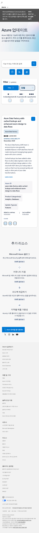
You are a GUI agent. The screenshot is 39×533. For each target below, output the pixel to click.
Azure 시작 (5, 353)
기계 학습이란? (6, 475)
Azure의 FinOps (6, 391)
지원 (3, 412)
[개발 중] (10, 100)
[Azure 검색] (2, 2)
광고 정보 (14, 511)
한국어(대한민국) (9, 497)
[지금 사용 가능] (31, 100)
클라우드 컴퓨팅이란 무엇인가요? (10, 469)
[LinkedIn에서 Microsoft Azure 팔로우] (13, 334)
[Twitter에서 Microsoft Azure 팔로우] (5, 334)
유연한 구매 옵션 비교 (7, 387)
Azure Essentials (6, 365)
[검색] (34, 63)
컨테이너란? (5, 488)
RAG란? (4, 491)
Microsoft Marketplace (8, 428)
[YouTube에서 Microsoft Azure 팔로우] (17, 334)
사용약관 (4, 511)
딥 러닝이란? (5, 478)
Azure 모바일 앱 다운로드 (15, 330)
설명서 (4, 440)
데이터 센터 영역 (6, 359)
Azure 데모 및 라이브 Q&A (9, 416)
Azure (4, 7)
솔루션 (4, 403)
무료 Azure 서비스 (7, 384)
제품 (3, 378)
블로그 (4, 444)
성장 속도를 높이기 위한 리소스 (10, 406)
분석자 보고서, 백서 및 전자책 (9, 456)
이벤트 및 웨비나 (6, 453)
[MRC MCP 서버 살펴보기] (27, 72)
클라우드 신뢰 (5, 362)
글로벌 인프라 (5, 356)
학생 (3, 450)
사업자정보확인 (22, 522)
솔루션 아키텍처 (6, 409)
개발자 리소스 (5, 447)
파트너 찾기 (5, 431)
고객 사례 (4, 369)
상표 (9, 511)
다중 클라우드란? (6, 472)
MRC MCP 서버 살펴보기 (30, 15)
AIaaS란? (4, 482)
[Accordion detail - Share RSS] (10, 223)
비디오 (4, 460)
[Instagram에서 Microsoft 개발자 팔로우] (9, 334)
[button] (12, 72)
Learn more (8, 177)
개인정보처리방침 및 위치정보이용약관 (22, 508)
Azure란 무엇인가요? (7, 349)
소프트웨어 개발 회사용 (8, 425)
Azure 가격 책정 (6, 381)
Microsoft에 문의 (6, 508)
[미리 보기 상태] (22, 100)
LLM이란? (4, 485)
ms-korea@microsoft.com (24, 520)
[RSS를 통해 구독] (19, 72)
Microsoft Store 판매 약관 (20, 527)
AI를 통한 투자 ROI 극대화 (9, 394)
